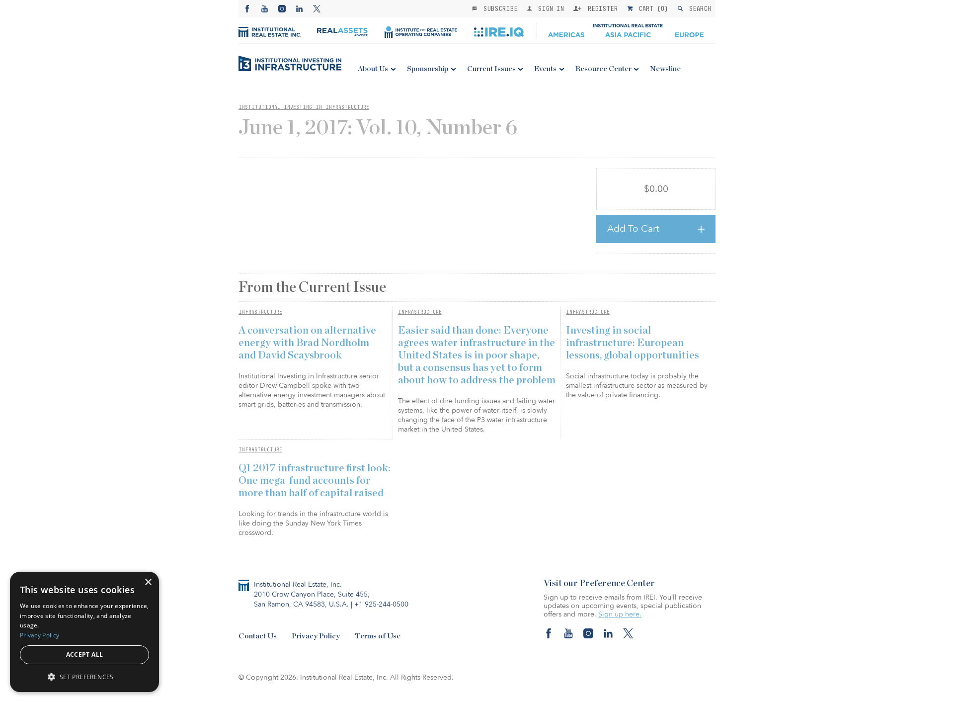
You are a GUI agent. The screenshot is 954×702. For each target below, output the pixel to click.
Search (698, 8)
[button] (84, 676)
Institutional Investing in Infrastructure (303, 107)
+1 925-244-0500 (381, 604)
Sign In (548, 8)
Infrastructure (260, 312)
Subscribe (498, 8)
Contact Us (257, 636)
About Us (373, 69)
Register (601, 8)
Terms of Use (377, 636)
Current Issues (491, 69)
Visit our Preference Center (599, 583)
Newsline (665, 69)
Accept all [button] (84, 654)
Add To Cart (633, 228)
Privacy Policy (316, 636)
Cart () (651, 8)
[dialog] (84, 632)
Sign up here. (619, 614)
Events (545, 69)
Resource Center (603, 69)
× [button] (148, 582)
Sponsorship (427, 69)
